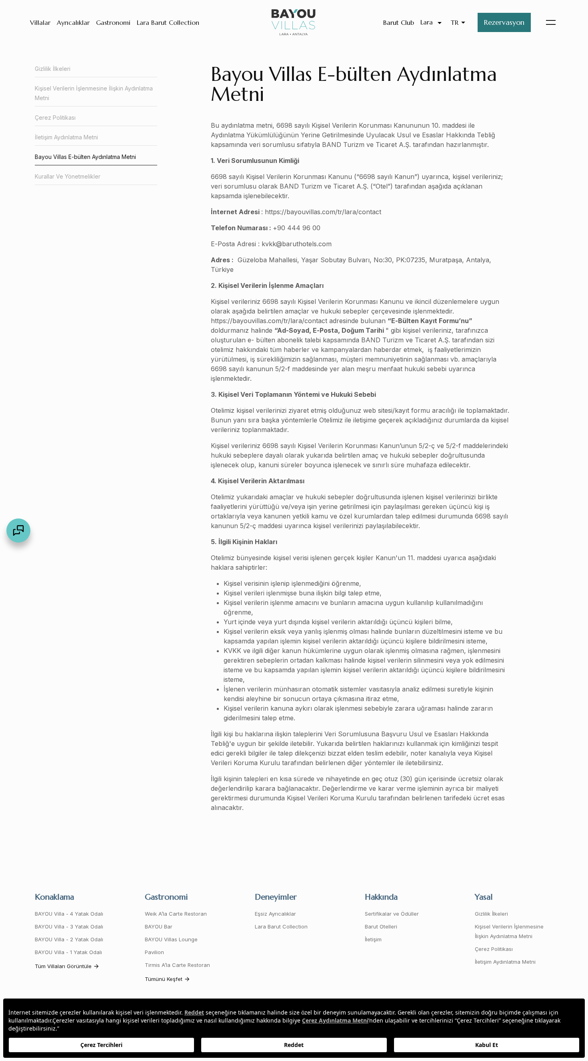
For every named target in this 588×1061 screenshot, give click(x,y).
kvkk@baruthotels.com (297, 244)
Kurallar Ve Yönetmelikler (67, 176)
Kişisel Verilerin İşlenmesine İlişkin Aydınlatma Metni (94, 93)
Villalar (40, 22)
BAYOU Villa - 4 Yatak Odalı (69, 913)
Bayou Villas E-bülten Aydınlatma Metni (85, 156)
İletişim (373, 939)
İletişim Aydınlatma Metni (66, 137)
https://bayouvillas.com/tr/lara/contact (323, 212)
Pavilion (154, 952)
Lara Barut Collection (168, 22)
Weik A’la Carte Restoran (176, 913)
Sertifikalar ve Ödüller (392, 913)
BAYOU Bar (158, 926)
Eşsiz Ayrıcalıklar (275, 913)
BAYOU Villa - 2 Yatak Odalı (69, 939)
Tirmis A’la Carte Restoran (177, 965)
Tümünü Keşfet (163, 979)
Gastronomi (113, 22)
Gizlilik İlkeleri (52, 68)
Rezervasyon (504, 22)
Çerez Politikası (55, 117)
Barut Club (398, 22)
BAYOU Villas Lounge (171, 939)
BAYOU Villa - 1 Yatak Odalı (68, 952)
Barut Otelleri (381, 926)
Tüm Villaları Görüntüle (63, 966)
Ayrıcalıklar (73, 22)
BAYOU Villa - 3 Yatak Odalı (69, 926)
